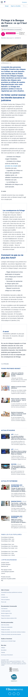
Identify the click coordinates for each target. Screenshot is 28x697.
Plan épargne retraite (6, 569)
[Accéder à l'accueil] (2, 6)
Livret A (3, 573)
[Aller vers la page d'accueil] (5, 2)
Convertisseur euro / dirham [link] (8, 555)
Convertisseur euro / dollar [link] (7, 541)
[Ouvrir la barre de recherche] (18, 2)
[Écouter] (3, 34)
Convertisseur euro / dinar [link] (7, 553)
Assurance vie (4, 566)
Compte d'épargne (5, 564)
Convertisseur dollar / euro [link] (7, 539)
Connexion (24, 2)
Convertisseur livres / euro (7, 544)
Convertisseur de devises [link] (7, 537)
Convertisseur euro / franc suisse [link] (9, 551)
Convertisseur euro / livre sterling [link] (9, 546)
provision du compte (11, 166)
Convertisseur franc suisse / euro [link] (9, 548)
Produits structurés (5, 577)
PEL (2, 580)
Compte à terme (5, 562)
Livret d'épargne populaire (7, 571)
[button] (2, 2)
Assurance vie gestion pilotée (8, 578)
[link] (11, 592)
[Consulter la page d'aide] (20, 2)
